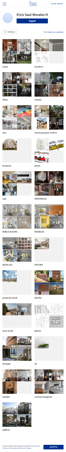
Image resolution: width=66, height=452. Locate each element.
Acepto (53, 447)
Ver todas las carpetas (54, 32)
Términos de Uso (35, 446)
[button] (9, 32)
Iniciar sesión (57, 4)
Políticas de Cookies (24, 448)
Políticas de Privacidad (9, 448)
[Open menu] (4, 4)
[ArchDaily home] (33, 3)
